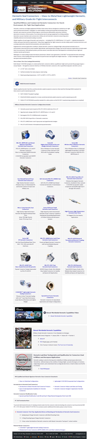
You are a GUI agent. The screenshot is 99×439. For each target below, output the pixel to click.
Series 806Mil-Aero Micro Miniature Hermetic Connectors (75, 144)
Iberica (41, 437)
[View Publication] (23, 338)
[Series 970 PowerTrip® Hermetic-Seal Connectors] (50, 200)
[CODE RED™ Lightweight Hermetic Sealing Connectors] (25, 284)
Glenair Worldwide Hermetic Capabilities (61, 316)
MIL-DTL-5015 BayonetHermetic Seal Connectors (74, 266)
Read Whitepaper (45, 368)
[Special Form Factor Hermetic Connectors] (50, 286)
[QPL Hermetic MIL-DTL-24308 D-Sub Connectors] (50, 170)
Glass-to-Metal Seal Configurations (28, 381)
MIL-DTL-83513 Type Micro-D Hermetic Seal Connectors (74, 177)
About (15, 2)
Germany (34, 437)
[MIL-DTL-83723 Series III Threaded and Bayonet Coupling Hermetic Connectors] (75, 230)
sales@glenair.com (80, 433)
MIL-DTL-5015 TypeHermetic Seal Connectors (50, 266)
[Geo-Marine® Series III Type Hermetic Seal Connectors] (25, 170)
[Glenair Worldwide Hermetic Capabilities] (29, 315)
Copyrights (34, 2)
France (27, 437)
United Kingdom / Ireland (78, 437)
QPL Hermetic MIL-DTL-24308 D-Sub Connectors (50, 179)
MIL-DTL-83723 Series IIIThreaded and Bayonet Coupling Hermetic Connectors (74, 240)
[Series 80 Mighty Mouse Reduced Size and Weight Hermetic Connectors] (50, 135)
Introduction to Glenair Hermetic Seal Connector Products (34, 386)
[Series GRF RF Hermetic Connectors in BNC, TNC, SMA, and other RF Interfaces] (25, 230)
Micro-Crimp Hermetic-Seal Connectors (25, 208)
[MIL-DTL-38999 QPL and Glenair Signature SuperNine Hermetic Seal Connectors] (25, 135)
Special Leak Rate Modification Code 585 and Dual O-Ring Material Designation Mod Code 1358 (45, 396)
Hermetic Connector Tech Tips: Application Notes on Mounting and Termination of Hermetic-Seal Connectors (48, 412)
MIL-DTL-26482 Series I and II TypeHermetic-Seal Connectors (50, 239)
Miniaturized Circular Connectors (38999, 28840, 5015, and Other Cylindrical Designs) (42, 430)
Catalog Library (24, 2)
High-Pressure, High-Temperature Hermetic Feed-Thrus (74, 212)
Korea (59, 437)
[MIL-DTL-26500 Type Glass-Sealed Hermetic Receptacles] (25, 257)
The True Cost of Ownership (65, 345)
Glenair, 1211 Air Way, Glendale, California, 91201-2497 (28, 433)
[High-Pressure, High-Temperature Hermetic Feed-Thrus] (75, 202)
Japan (53, 437)
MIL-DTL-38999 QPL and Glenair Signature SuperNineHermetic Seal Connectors (25, 144)
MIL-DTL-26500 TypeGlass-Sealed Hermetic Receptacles (25, 266)
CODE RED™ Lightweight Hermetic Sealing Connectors (26, 292)
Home (70, 78)
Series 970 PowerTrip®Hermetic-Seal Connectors (50, 208)
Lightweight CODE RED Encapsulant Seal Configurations (69, 381)
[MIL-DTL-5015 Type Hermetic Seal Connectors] (50, 257)
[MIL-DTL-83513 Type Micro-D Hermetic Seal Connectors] (75, 169)
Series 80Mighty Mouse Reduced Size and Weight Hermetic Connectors (50, 144)
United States (19, 437)
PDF (41, 341)
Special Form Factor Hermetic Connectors (50, 296)
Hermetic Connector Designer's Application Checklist (68, 388)
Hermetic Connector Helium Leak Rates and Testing (68, 386)
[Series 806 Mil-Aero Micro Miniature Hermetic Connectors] (75, 135)
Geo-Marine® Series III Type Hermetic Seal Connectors (25, 179)
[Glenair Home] (20, 9)
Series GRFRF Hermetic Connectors (25, 239)
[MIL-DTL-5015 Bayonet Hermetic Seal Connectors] (75, 257)
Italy (47, 437)
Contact (41, 2)
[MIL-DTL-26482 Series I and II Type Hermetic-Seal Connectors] (50, 230)
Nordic (65, 437)
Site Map (48, 2)
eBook (42, 338)
